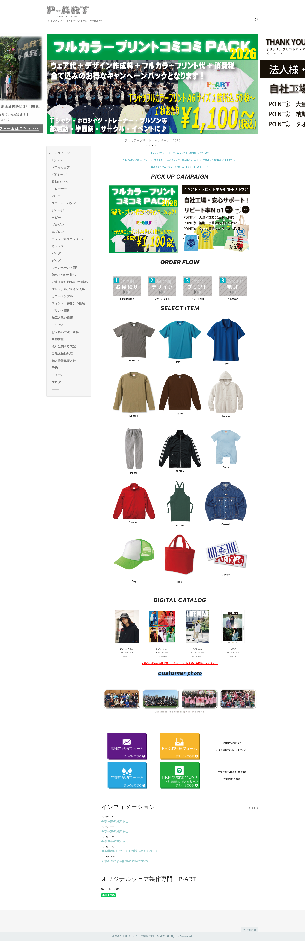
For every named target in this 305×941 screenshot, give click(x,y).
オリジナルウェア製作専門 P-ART (143, 936)
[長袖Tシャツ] (134, 412)
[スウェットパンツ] (134, 469)
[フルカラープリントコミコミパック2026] (143, 252)
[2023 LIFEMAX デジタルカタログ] (197, 645)
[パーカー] (225, 412)
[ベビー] (226, 463)
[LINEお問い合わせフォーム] (180, 775)
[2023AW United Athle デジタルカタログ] (127, 645)
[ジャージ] (180, 467)
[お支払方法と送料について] (233, 295)
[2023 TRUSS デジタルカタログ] (233, 645)
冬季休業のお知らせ (114, 821)
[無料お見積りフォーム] (127, 295)
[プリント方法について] (197, 295)
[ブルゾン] (134, 518)
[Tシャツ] (134, 356)
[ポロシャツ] (225, 359)
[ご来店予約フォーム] (127, 775)
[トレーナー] (180, 409)
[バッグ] (180, 574)
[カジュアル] (226, 520)
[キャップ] (134, 573)
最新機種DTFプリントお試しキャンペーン (129, 851)
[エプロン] (180, 521)
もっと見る (250, 808)
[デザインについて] (162, 295)
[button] (8, 88)
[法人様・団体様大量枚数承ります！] (216, 252)
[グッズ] (226, 567)
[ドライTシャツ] (180, 358)
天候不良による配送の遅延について (125, 861)
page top (251, 930)
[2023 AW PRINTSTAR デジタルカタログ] (162, 645)
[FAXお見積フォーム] (180, 746)
